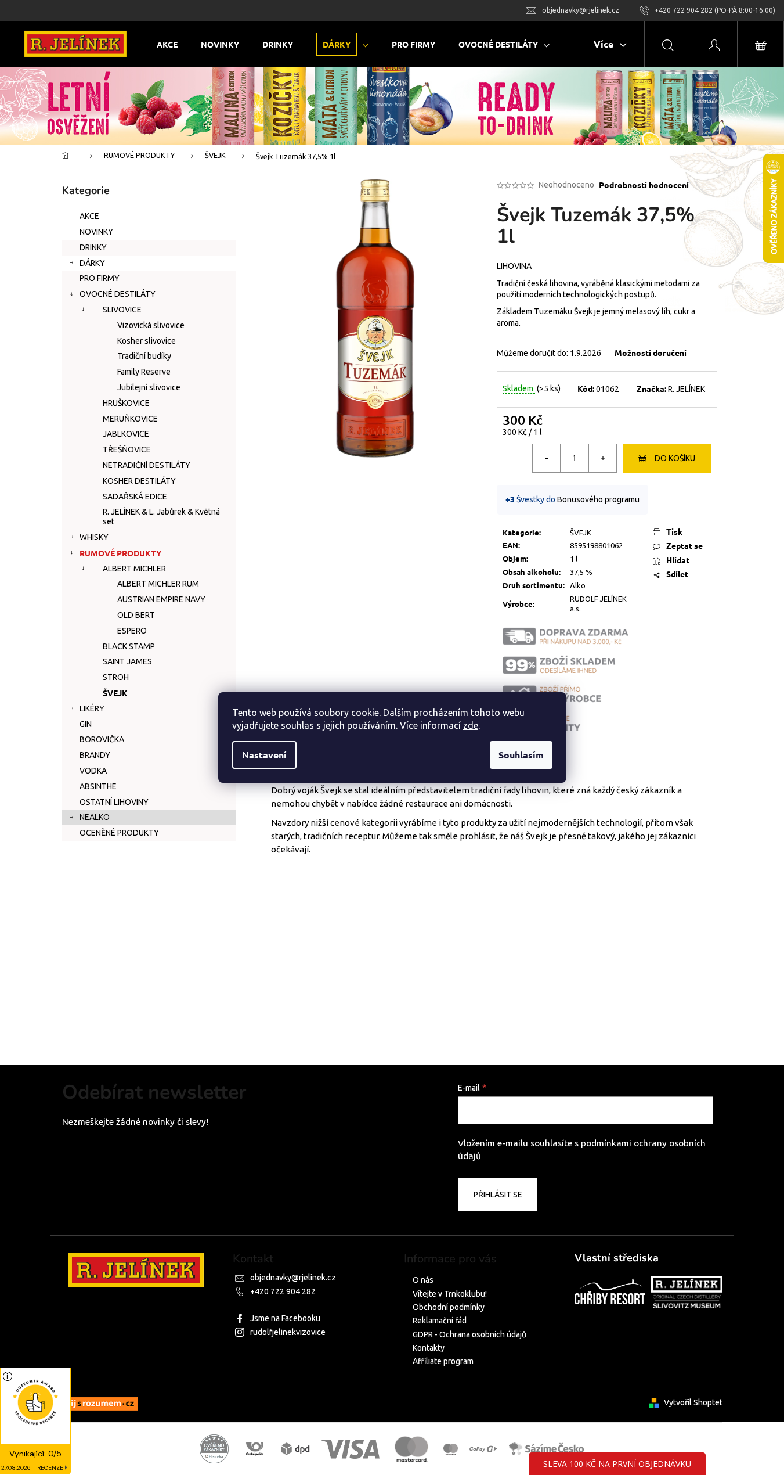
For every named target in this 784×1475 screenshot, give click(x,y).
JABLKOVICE (126, 433)
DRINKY (93, 247)
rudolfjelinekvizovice (288, 1332)
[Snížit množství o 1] (547, 458)
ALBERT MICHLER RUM (158, 583)
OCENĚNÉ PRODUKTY (119, 832)
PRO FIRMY (100, 278)
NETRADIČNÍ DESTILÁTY (146, 465)
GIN (86, 724)
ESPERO (132, 630)
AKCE (89, 216)
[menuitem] (167, 44)
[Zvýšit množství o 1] (602, 458)
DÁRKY (92, 263)
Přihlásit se (498, 1194)
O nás (423, 1280)
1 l (573, 559)
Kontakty (429, 1347)
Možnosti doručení (651, 352)
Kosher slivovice (146, 341)
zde (470, 725)
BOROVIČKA (102, 739)
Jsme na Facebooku (285, 1318)
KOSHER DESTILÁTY (139, 480)
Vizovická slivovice (151, 325)
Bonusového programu (598, 499)
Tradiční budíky (144, 356)
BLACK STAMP (129, 646)
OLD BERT (136, 615)
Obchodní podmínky (449, 1307)
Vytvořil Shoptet (693, 1402)
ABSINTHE (98, 786)
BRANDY (95, 755)
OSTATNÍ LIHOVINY (114, 802)
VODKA (93, 770)
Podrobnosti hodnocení (644, 184)
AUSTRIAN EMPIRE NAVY (161, 599)
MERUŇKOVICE (130, 418)
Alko (578, 585)
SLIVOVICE (122, 309)
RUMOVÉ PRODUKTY (120, 553)
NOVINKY (96, 231)
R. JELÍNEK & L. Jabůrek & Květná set (161, 516)
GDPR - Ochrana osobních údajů (469, 1334)
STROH (116, 677)
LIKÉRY (92, 708)
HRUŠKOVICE (126, 403)
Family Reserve (144, 371)
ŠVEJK (115, 693)
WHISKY (94, 537)
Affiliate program (443, 1361)
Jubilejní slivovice (148, 387)
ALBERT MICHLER (134, 568)
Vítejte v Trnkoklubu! (450, 1293)
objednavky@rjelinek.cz (293, 1277)
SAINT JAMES (127, 661)
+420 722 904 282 (283, 1291)
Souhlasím (521, 755)
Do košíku (675, 458)
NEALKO (95, 817)
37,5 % (581, 572)
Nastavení (264, 755)
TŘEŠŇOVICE (127, 449)
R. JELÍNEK (686, 389)
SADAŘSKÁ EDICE (135, 496)
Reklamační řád (440, 1320)
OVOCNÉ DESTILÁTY (118, 293)
